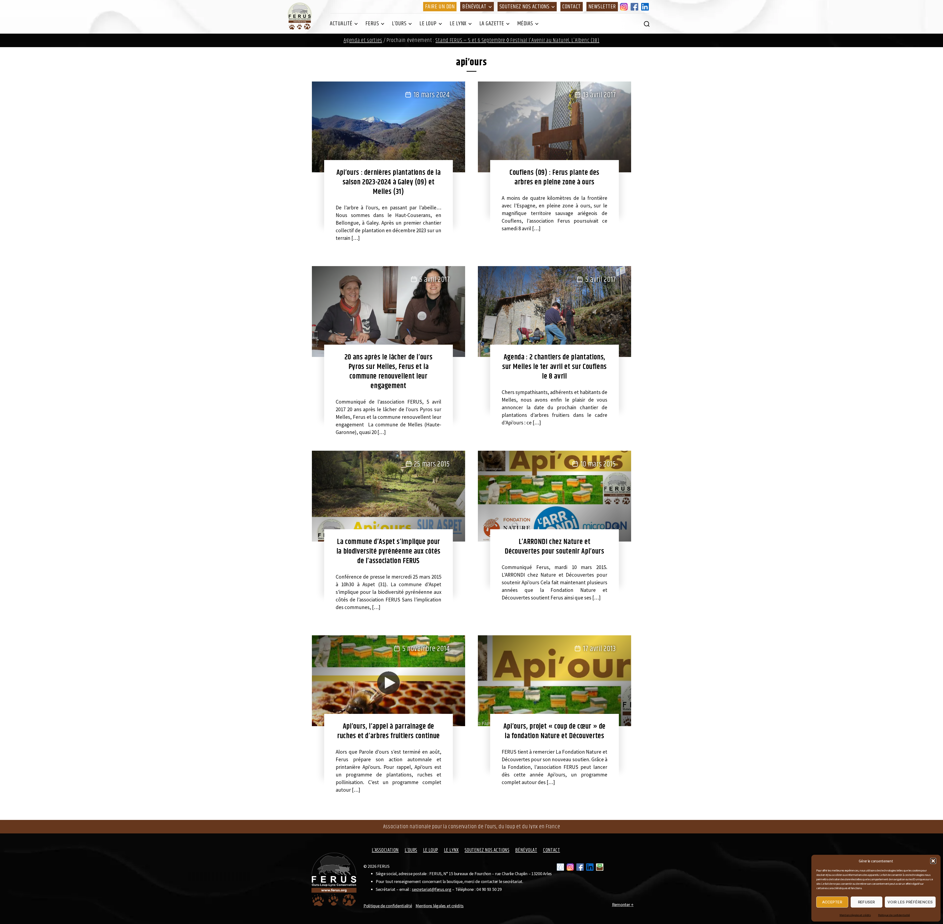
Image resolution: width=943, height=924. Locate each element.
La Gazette (491, 23)
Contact (571, 6)
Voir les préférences (910, 902)
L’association (385, 850)
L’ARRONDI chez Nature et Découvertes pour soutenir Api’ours (554, 546)
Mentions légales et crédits (855, 915)
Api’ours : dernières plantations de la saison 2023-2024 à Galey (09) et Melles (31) (388, 182)
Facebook (635, 6)
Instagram (624, 6)
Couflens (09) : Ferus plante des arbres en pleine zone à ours (554, 177)
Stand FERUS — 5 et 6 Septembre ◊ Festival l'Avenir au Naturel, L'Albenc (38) (517, 40)
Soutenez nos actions (524, 6)
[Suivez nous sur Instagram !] (570, 867)
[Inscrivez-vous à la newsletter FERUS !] (599, 867)
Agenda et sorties (363, 40)
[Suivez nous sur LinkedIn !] (590, 867)
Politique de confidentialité (894, 915)
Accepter (832, 902)
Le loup (428, 23)
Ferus (372, 23)
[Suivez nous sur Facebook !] (580, 867)
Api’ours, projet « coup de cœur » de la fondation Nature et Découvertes (554, 731)
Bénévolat (474, 6)
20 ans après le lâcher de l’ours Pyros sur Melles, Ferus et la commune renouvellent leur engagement (389, 372)
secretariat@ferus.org (431, 889)
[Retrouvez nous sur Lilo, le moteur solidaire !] (560, 867)
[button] (933, 860)
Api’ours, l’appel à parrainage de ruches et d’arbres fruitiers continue (388, 731)
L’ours (399, 23)
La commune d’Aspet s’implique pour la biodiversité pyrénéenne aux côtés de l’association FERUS (388, 551)
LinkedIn (646, 6)
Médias (525, 23)
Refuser (866, 902)
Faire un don (440, 6)
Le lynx (458, 23)
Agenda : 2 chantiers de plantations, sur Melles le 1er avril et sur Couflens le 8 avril (554, 367)
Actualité (341, 23)
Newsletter (602, 6)
